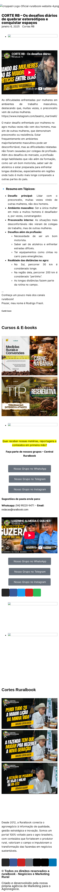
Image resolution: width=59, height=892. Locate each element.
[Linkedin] (53, 862)
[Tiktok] (29, 862)
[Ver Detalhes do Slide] (32, 604)
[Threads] (37, 862)
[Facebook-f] (13, 862)
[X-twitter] (45, 862)
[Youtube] (29, 592)
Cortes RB (28, 26)
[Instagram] (5, 592)
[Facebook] (13, 592)
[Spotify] (37, 592)
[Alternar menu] (29, 813)
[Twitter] (21, 592)
